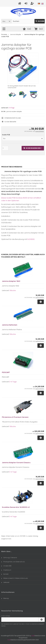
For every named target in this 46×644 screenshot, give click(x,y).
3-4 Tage (11, 108)
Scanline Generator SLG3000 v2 (16, 507)
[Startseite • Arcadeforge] (23, 12)
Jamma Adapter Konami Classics (16, 462)
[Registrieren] (33, 3)
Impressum (7, 570)
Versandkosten (39, 131)
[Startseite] (20, 3)
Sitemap (6, 598)
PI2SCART (6, 372)
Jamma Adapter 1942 (11, 281)
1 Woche (12, 290)
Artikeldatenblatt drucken (12, 118)
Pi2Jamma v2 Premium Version (15, 417)
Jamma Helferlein (9, 325)
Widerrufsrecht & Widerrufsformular (15, 578)
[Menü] (4, 29)
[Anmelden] (26, 3)
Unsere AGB (7, 566)
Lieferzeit (6, 582)
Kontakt (5, 574)
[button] (6, 21)
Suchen (39, 21)
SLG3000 (30, 239)
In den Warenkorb (32, 148)
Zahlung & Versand (10, 558)
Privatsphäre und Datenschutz (14, 562)
